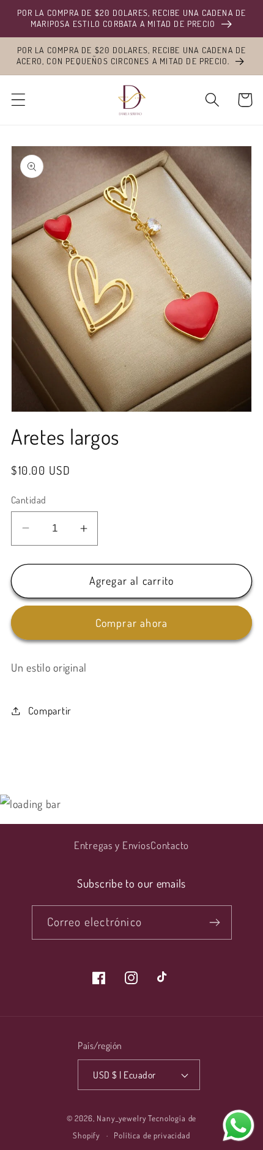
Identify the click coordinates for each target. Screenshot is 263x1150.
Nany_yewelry (121, 1118)
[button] (18, 100)
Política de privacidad (152, 1135)
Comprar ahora (131, 622)
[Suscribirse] (215, 922)
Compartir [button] (50, 710)
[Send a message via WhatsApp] (238, 1125)
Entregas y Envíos (112, 845)
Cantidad (28, 500)
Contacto (169, 845)
